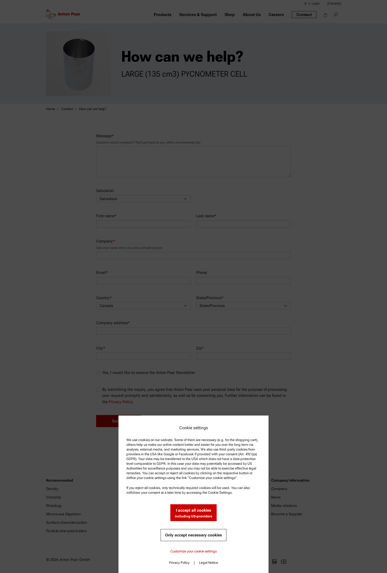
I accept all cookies (193, 513)
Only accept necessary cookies (193, 535)
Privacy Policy (179, 563)
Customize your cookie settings (193, 551)
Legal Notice (208, 563)
